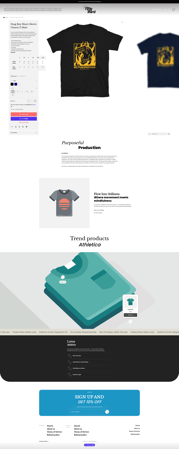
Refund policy (53, 435)
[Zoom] (122, 22)
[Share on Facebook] (19, 126)
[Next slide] (169, 134)
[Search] (165, 9)
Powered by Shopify (93, 441)
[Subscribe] (107, 412)
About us (51, 429)
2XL (32, 91)
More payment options (24, 122)
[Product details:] (130, 322)
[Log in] (169, 9)
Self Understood (14, 76)
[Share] (15, 126)
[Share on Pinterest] (26, 126)
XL (27, 91)
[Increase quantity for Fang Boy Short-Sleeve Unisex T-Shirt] (35, 101)
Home (6, 17)
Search (50, 426)
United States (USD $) (157, 9)
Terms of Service (54, 432)
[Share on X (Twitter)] (23, 126)
